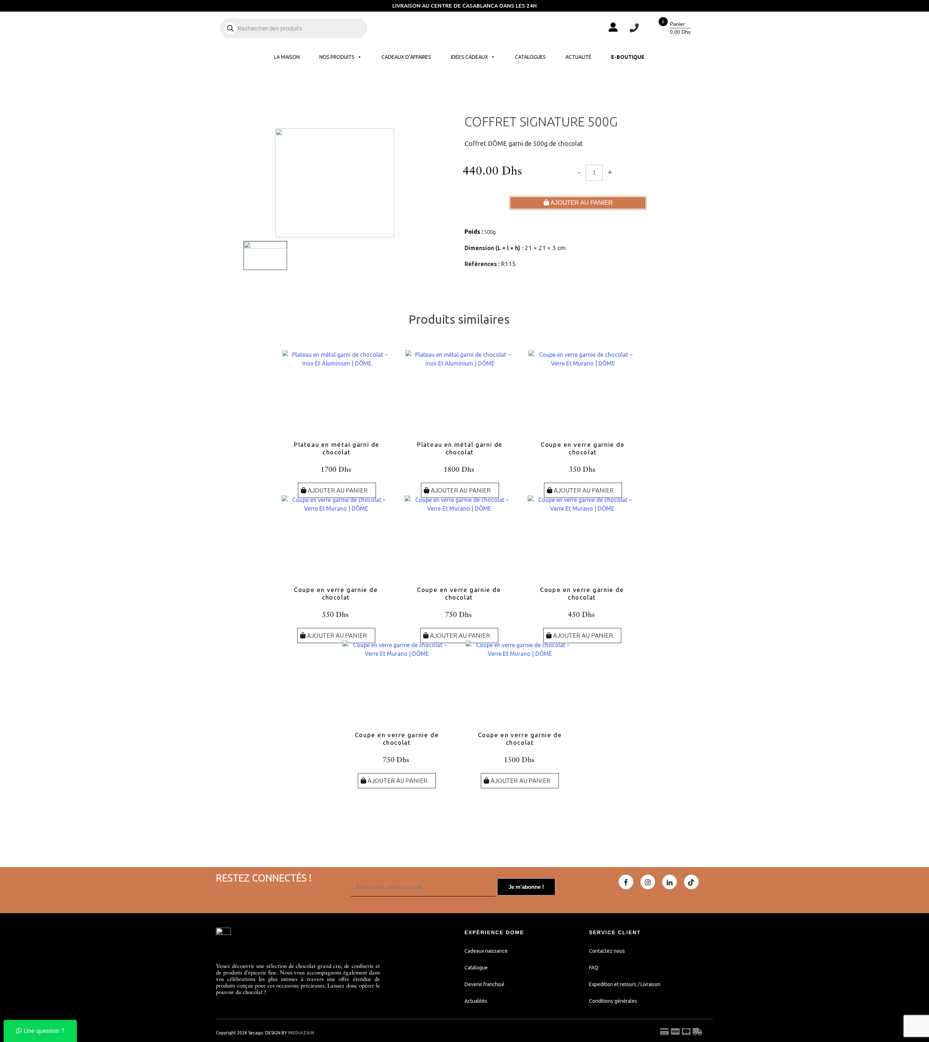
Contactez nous (607, 951)
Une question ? (43, 1030)
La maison (287, 57)
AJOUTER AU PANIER (581, 202)
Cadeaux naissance (486, 951)
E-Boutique (627, 57)
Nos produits (337, 57)
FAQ (593, 968)
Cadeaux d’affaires (406, 57)
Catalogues (530, 57)
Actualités (475, 1001)
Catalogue (476, 968)
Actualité (578, 57)
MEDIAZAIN (301, 1032)
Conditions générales (613, 1001)
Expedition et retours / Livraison (624, 984)
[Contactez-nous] (634, 28)
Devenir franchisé (484, 984)
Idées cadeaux (469, 57)
